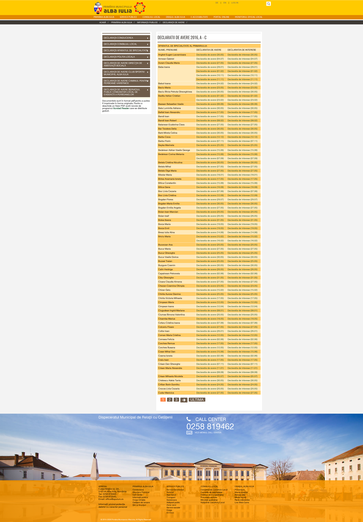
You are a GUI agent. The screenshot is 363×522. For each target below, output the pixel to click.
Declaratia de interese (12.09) (242, 195)
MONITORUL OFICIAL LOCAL (248, 17)
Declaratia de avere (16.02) (210, 240)
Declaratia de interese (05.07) (242, 376)
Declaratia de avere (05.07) (210, 376)
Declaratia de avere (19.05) (210, 224)
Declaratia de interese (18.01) (242, 174)
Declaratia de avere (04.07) (210, 58)
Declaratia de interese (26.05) (242, 216)
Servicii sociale (173, 507)
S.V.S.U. (170, 513)
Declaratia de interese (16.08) (242, 187)
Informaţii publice (140, 497)
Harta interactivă (242, 500)
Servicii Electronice (175, 490)
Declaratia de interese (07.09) (242, 158)
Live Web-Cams (242, 502)
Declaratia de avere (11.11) (210, 79)
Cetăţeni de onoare (141, 502)
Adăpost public (173, 502)
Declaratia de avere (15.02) (210, 236)
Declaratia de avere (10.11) (210, 75)
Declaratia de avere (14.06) (210, 232)
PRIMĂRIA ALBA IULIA (104, 17)
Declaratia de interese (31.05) (242, 220)
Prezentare (240, 490)
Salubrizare (172, 500)
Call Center (138, 495)
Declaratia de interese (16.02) (242, 240)
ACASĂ (102, 22)
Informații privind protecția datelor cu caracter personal (113, 505)
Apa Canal (171, 495)
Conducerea (138, 490)
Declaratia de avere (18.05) (210, 318)
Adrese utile (240, 495)
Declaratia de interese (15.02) (242, 236)
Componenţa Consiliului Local (214, 490)
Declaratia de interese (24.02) (242, 83)
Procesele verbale (209, 497)
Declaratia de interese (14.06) (242, 232)
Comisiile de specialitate (211, 492)
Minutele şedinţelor (209, 500)
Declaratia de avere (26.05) (210, 216)
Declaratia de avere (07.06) (210, 191)
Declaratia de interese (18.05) (242, 318)
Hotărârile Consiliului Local (213, 502)
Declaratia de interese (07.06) (242, 191)
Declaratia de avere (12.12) (210, 137)
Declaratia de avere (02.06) (210, 273)
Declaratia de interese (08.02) (242, 120)
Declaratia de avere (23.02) (210, 100)
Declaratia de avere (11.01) (210, 368)
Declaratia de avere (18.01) (210, 174)
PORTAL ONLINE (221, 17)
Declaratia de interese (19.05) (242, 224)
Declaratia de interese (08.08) (242, 372)
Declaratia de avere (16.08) (210, 187)
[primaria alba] (122, 8)
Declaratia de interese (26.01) (242, 331)
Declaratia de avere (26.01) (210, 331)
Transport (171, 497)
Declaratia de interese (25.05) (242, 145)
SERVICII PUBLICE (128, 17)
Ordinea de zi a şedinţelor (212, 495)
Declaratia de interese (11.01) (242, 368)
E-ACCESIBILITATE (199, 17)
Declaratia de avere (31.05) (210, 220)
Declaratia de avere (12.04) (210, 306)
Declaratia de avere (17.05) (210, 112)
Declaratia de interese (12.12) (242, 137)
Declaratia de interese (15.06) (242, 150)
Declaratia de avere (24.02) (210, 83)
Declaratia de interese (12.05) (242, 302)
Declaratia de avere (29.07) (210, 199)
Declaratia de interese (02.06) (242, 273)
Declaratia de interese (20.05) (242, 211)
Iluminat (170, 492)
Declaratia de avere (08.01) (210, 310)
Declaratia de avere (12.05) (210, 302)
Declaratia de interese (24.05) (242, 384)
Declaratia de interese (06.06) (242, 104)
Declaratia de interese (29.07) (242, 199)
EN (224, 3)
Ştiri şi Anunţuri (139, 505)
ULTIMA (197, 400)
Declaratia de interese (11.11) (242, 79)
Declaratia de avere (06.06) (210, 104)
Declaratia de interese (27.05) (242, 63)
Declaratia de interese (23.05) (242, 87)
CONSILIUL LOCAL (151, 17)
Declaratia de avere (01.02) (210, 71)
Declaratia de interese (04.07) (242, 58)
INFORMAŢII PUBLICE (147, 22)
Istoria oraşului (241, 492)
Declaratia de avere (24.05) (210, 384)
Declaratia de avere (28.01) (210, 67)
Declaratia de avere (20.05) (210, 211)
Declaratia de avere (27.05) (210, 63)
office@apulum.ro (114, 499)
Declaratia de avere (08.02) (210, 120)
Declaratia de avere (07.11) (210, 141)
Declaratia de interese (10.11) (242, 75)
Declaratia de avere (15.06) (210, 150)
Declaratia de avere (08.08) (210, 372)
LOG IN (234, 3)
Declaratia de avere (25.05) (210, 145)
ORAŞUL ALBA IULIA (175, 17)
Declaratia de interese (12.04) (242, 306)
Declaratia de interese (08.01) (242, 310)
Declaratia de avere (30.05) (210, 54)
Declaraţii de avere (174, 22)
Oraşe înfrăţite (139, 500)
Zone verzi (171, 505)
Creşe (169, 510)
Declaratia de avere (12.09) (210, 195)
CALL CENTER (211, 419)
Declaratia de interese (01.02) (242, 71)
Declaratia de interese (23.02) (242, 100)
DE (217, 3)
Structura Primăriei (141, 492)
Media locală (240, 497)
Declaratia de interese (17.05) (242, 112)
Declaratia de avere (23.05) (210, 87)
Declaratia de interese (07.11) (242, 141)
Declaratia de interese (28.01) (242, 67)
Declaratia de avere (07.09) (210, 158)
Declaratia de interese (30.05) (242, 54)
